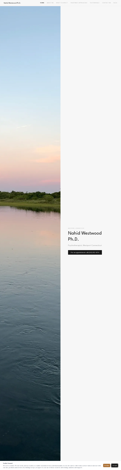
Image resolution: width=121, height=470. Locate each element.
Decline (106, 465)
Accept (114, 465)
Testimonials (95, 2)
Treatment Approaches (78, 2)
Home (42, 2)
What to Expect (62, 2)
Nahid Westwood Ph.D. (12, 3)
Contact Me (106, 2)
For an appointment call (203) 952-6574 (85, 252)
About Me (50, 2)
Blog (115, 2)
